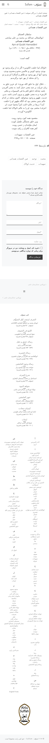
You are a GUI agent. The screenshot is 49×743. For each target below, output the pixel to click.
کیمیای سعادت (24, 408)
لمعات (24, 419)
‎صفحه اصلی (42, 13)
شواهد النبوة (24, 386)
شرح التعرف (24, 375)
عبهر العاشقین (25, 397)
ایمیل (39, 232)
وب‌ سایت (38, 241)
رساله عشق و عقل (25, 341)
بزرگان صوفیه (31, 13)
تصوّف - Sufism (32, 739)
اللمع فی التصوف (24, 330)
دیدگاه (39, 203)
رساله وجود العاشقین (24, 364)
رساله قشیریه (24, 352)
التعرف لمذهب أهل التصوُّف (24, 319)
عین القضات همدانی (16, 13)
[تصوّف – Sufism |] (45, 4)
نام (40, 222)
